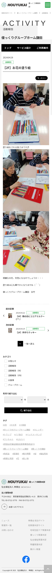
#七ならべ (20, 439)
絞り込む (28, 410)
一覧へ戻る (29, 343)
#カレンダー (38, 429)
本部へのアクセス (16, 507)
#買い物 (25, 458)
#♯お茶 (13, 425)
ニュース (5, 520)
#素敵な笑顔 (8, 458)
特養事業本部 (36, 544)
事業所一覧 (6, 525)
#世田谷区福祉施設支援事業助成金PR (19, 444)
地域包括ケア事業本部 (40, 530)
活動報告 (45, 13)
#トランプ (7, 434)
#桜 (34, 453)
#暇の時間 (26, 453)
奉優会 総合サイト (36, 520)
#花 (17, 458)
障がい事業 (35, 549)
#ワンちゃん (8, 439)
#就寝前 (15, 453)
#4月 (5, 425)
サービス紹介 (24, 47)
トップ (7, 47)
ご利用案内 (42, 47)
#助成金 (6, 453)
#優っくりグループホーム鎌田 (15, 448)
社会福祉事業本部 (38, 539)
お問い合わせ (7, 530)
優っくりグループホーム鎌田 (27, 13)
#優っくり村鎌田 (38, 448)
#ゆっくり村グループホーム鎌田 (16, 429)
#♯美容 (22, 425)
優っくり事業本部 (38, 534)
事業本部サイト (7, 13)
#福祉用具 (43, 453)
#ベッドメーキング (34, 434)
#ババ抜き (18, 434)
